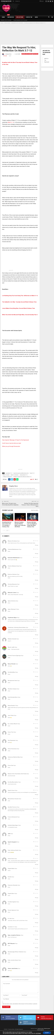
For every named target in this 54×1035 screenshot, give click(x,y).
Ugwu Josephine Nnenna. (14, 935)
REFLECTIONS (19, 17)
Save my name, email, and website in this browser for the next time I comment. (20, 1003)
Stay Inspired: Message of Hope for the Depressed (15, 440)
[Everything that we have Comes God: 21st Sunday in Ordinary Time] (7, 517)
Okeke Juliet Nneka (13, 968)
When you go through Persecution (11, 446)
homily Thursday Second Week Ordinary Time (21, 473)
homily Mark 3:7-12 (8, 473)
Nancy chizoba (11, 664)
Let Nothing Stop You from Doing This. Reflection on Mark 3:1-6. (20, 295)
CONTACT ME (29, 17)
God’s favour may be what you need (11, 443)
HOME (3, 17)
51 (10, 55)
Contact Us (17, 1)
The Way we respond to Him (7, 476)
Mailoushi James (12, 592)
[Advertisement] (27, 34)
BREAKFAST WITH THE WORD (6, 20)
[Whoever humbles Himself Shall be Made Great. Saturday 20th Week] (20, 517)
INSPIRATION (10, 16)
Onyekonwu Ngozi (12, 617)
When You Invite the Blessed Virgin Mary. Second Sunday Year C (20, 314)
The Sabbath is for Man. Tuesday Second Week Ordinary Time (19, 302)
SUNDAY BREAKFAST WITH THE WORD (20, 20)
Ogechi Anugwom (12, 842)
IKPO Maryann (11, 943)
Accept (47, 1032)
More (36, 17)
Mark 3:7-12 (32, 473)
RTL (13, 1)
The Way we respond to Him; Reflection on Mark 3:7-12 (22, 476)
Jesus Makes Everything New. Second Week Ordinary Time (18, 308)
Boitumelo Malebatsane (14, 557)
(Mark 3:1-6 (11, 122)
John (9, 833)
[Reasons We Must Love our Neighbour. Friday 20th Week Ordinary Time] (32, 517)
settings (38, 1033)
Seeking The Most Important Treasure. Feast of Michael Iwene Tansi (30, 505)
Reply (37, 545)
